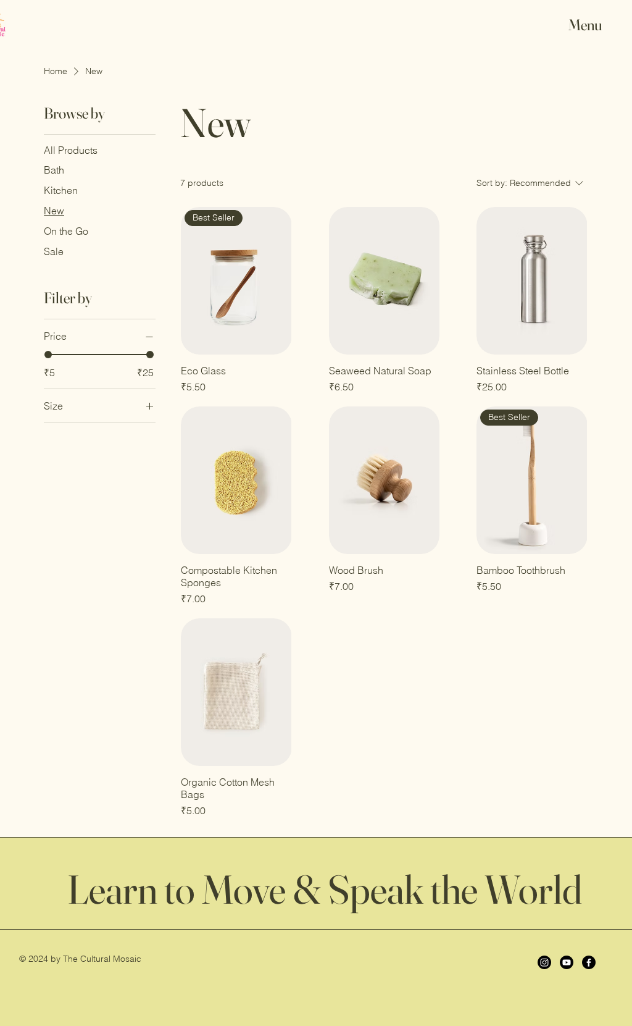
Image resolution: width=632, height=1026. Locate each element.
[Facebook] (589, 962)
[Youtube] (566, 962)
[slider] (48, 354)
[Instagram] (544, 962)
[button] (595, 25)
